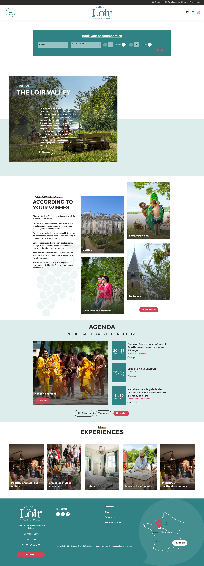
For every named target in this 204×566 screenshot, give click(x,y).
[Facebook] (58, 514)
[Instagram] (68, 514)
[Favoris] (188, 12)
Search (160, 50)
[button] (193, 12)
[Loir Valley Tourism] (102, 12)
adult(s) (118, 45)
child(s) (144, 45)
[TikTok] (63, 514)
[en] (198, 12)
